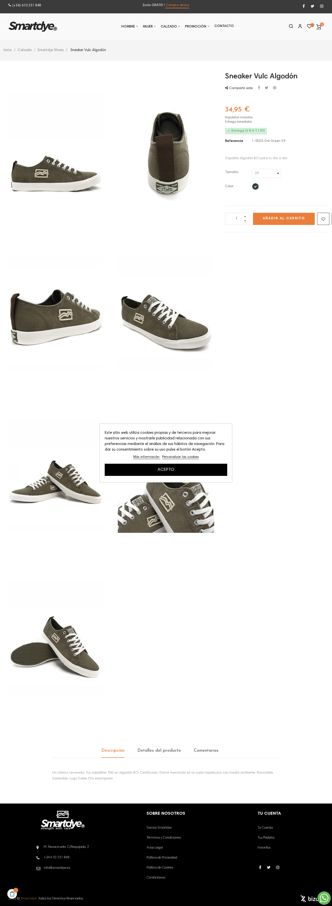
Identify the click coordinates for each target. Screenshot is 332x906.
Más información (146, 457)
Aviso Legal (155, 848)
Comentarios (206, 751)
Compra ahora (177, 5)
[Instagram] (321, 6)
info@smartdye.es (57, 868)
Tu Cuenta (265, 828)
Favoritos (264, 848)
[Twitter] (312, 6)
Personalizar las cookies (180, 457)
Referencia (234, 141)
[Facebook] (304, 6)
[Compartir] (259, 88)
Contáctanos (156, 877)
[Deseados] (309, 27)
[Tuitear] (266, 88)
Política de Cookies (160, 867)
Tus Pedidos (266, 838)
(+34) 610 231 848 (26, 5)
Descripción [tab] (112, 751)
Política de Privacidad (162, 858)
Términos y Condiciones (164, 838)
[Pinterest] (274, 88)
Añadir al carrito (284, 218)
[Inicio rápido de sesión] (298, 26)
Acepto (165, 470)
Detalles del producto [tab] (159, 751)
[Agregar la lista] (323, 219)
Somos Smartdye (159, 828)
